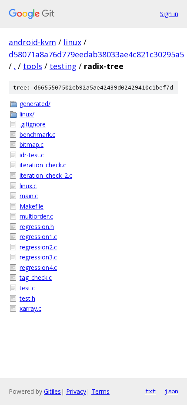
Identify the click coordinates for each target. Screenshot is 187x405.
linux (72, 42)
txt (150, 391)
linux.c (28, 186)
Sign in (169, 14)
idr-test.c (32, 155)
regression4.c (38, 267)
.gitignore (33, 124)
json (171, 391)
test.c (27, 288)
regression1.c (38, 236)
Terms (100, 391)
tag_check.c (36, 277)
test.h (27, 298)
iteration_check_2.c (46, 175)
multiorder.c (36, 216)
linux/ (27, 114)
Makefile (31, 206)
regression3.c (38, 257)
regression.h (37, 226)
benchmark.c (37, 134)
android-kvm (32, 42)
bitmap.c (31, 144)
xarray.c (30, 308)
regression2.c (38, 247)
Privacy (76, 391)
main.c (29, 196)
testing (63, 66)
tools (32, 66)
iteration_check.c (43, 165)
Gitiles (52, 391)
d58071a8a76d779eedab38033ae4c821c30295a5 (96, 54)
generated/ (35, 104)
